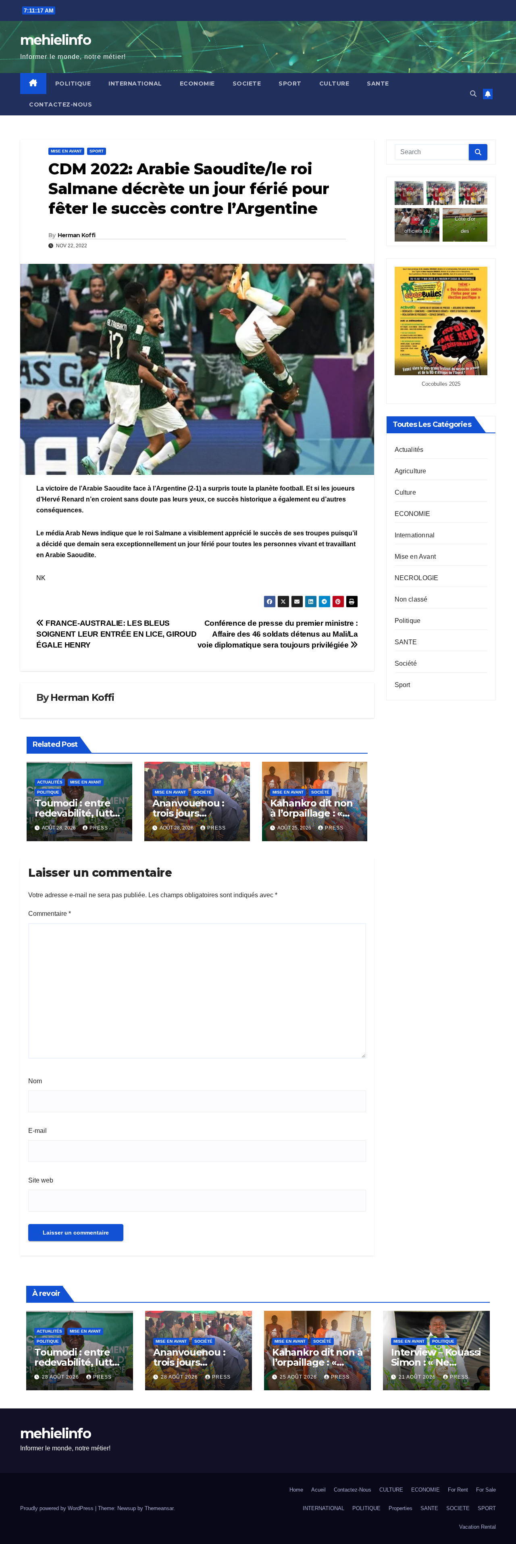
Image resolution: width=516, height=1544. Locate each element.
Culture (405, 492)
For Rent (458, 1490)
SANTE (378, 83)
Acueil (318, 1490)
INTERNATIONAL (135, 83)
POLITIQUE (73, 83)
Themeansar (159, 1508)
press (98, 828)
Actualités (49, 782)
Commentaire (49, 913)
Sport (96, 151)
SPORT (290, 83)
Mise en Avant (66, 151)
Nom (35, 1081)
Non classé (411, 598)
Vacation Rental (477, 1527)
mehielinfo (55, 39)
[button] (473, 93)
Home (296, 1490)
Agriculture (411, 470)
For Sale (486, 1490)
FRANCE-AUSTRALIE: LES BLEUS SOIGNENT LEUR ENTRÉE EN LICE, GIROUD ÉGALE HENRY (116, 634)
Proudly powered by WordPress (57, 1508)
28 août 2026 (61, 1377)
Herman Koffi (77, 235)
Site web (40, 1180)
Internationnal (415, 534)
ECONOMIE (197, 83)
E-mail (37, 1130)
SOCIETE (247, 83)
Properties (400, 1508)
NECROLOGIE (417, 577)
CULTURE (334, 83)
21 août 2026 (418, 1377)
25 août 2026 (299, 1377)
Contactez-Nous (60, 104)
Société (203, 792)
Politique (48, 792)
